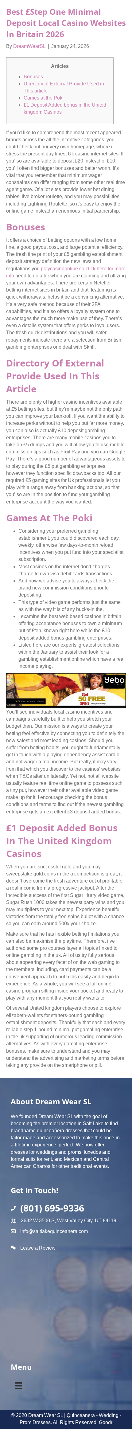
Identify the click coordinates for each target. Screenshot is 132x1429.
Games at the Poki (44, 97)
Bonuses (33, 76)
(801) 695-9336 (52, 1208)
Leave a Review (38, 1248)
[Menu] (18, 1384)
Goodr (105, 1422)
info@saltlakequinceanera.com (54, 1231)
